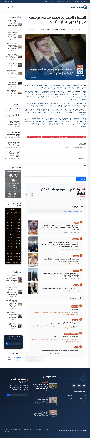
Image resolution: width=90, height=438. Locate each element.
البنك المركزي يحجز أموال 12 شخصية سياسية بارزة (12, 91)
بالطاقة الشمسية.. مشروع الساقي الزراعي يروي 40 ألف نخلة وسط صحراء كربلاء (11, 23)
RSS (63, 1)
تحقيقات (69, 395)
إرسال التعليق (81, 179)
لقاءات (70, 398)
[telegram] (74, 386)
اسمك (84, 151)
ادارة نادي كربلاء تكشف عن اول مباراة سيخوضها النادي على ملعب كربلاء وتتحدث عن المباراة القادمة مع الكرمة (60, 227)
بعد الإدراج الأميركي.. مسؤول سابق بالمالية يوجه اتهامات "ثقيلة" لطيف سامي (61, 260)
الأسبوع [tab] (75, 211)
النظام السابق (45, 137)
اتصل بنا (69, 1)
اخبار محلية (83, 398)
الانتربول (77, 137)
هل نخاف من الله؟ (12, 63)
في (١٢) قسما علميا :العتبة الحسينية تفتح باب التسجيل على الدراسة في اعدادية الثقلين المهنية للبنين (55, 313)
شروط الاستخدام (37, 429)
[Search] (12, 7)
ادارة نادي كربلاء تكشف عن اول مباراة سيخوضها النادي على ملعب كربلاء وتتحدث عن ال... (11, 279)
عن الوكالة (45, 429)
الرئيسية (86, 1)
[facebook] (84, 386)
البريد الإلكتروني (82, 158)
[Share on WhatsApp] (29, 29)
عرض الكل (32, 194)
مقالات (70, 402)
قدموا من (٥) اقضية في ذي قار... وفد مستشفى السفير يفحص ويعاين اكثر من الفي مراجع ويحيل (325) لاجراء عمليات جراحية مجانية (60, 244)
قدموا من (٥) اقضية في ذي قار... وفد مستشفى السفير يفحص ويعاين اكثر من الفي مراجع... (11, 291)
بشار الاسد (83, 137)
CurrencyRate (17, 265)
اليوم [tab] (81, 211)
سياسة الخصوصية (26, 429)
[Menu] (4, 7)
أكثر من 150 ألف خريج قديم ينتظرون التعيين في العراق (11, 55)
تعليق (84, 165)
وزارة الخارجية (63, 137)
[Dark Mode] (8, 7)
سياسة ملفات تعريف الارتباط (12, 429)
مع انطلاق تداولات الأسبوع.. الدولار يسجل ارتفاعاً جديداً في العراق (11, 35)
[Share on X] (31, 29)
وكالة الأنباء (30, 137)
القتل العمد (38, 137)
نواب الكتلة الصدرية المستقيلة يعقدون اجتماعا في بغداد (12, 82)
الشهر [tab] (70, 211)
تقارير (84, 402)
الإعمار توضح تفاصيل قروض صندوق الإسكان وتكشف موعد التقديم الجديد (60, 274)
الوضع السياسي (55, 137)
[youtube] (79, 386)
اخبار (85, 395)
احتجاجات (71, 137)
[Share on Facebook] (33, 29)
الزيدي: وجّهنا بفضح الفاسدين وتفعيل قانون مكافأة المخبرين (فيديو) (12, 46)
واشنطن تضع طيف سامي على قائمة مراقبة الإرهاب (60, 288)
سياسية (54, 29)
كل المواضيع (78, 1)
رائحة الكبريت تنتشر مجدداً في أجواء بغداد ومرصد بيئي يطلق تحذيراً (11, 72)
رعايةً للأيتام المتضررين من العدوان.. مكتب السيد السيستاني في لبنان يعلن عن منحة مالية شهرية (54, 340)
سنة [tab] (65, 211)
